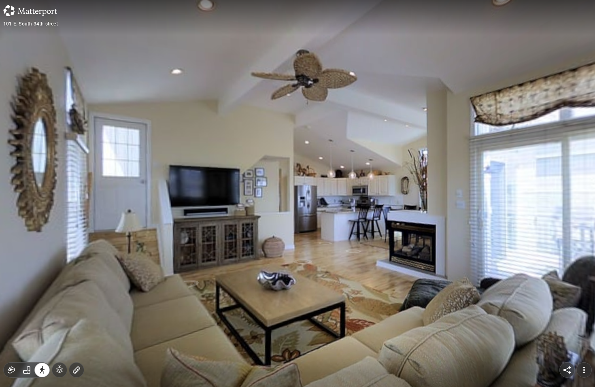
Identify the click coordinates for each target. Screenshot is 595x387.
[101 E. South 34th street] (297, 193)
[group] (26, 370)
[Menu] (584, 370)
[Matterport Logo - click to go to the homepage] (30, 10)
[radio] (11, 370)
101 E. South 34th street (30, 24)
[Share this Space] (567, 370)
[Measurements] (76, 370)
